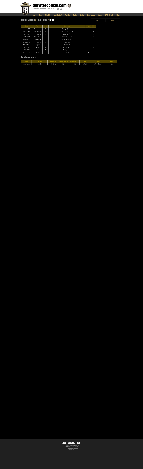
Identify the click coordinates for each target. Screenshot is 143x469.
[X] (58, 9)
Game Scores (28, 19)
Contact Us (71, 443)
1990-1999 (42, 19)
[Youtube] (61, 9)
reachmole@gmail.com (73, 448)
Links (78, 443)
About (64, 443)
